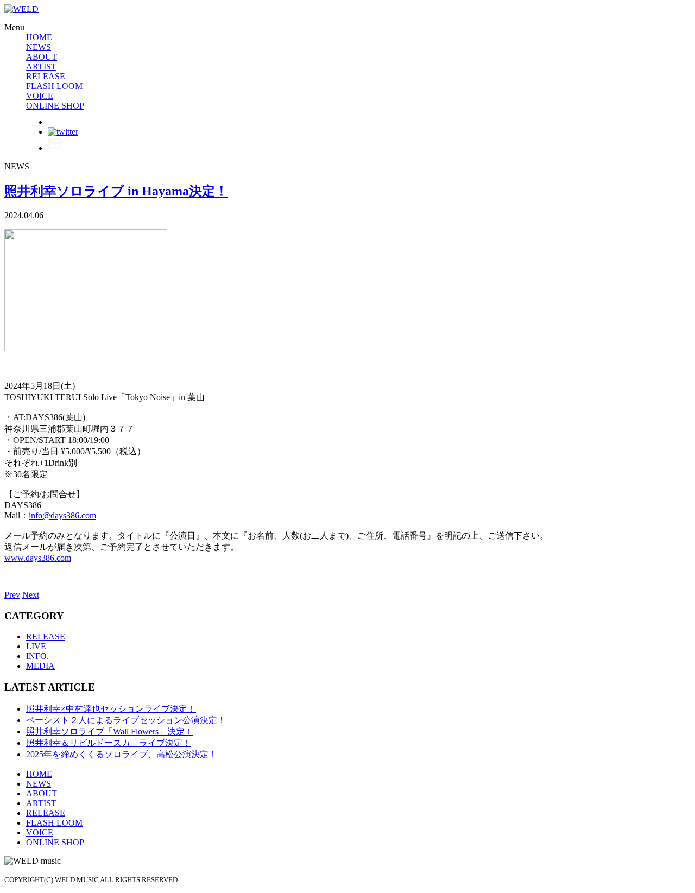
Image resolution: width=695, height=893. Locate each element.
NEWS (38, 47)
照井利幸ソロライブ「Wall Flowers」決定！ (109, 731)
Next (30, 594)
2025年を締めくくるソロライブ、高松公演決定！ (121, 754)
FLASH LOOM (54, 86)
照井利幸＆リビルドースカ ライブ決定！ (108, 743)
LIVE (36, 646)
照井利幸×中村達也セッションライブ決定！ (111, 708)
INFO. (37, 656)
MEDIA (40, 665)
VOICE (39, 95)
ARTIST (41, 66)
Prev (12, 594)
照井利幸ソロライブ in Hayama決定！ (116, 191)
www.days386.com (37, 557)
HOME (39, 37)
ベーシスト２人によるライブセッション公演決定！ (126, 720)
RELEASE (45, 76)
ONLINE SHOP (55, 105)
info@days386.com (62, 515)
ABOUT (41, 56)
